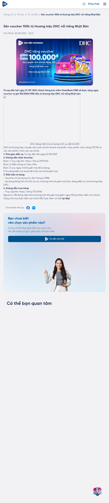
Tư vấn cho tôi (56, 239)
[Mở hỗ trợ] (99, 491)
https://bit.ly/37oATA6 (30, 192)
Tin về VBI (32, 14)
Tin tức (20, 14)
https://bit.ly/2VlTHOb (36, 161)
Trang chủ (8, 14)
